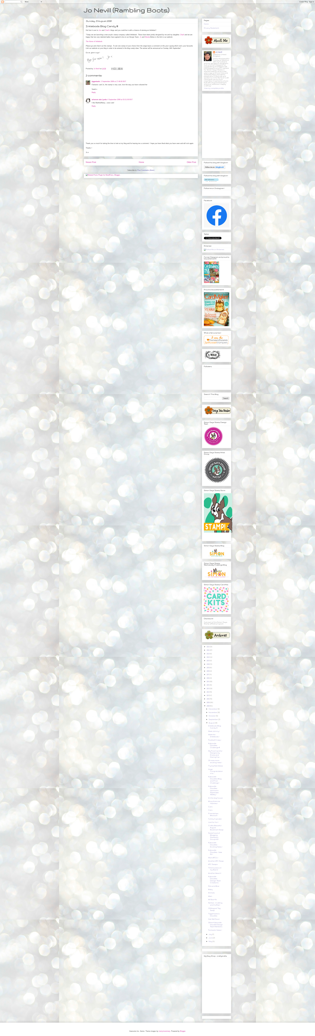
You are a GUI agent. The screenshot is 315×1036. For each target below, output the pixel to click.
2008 (208, 706)
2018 (208, 671)
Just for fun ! (213, 822)
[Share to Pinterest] (121, 68)
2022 (208, 657)
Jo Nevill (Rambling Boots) (126, 10)
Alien (210, 896)
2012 (208, 692)
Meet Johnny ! (214, 731)
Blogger (182, 1031)
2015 (208, 681)
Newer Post (91, 162)
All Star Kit (212, 899)
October (212, 716)
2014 (208, 685)
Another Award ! (214, 873)
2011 (208, 695)
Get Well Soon (214, 919)
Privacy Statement (211, 28)
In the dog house (215, 798)
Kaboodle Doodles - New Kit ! (215, 852)
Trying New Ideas (215, 766)
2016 (208, 678)
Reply (94, 92)
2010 (208, 699)
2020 (208, 664)
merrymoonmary (164, 1031)
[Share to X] (117, 68)
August (212, 723)
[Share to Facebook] (119, 68)
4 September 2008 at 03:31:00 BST (120, 99)
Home (141, 162)
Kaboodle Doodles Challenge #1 (214, 745)
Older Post (191, 162)
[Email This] (112, 68)
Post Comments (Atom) (145, 170)
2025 (208, 646)
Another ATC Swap (216, 861)
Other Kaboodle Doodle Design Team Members (215, 925)
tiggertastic (96, 81)
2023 (208, 653)
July (210, 934)
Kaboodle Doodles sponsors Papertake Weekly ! (213, 790)
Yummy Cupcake (214, 819)
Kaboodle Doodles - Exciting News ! (215, 845)
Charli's (107, 30)
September (213, 719)
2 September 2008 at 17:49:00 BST (113, 81)
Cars (210, 807)
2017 (208, 674)
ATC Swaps (213, 864)
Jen (100, 30)
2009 (208, 702)
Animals (211, 893)
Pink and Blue (213, 886)
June (211, 938)
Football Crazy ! (214, 740)
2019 (208, 667)
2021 (208, 660)
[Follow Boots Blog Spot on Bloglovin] (214, 168)
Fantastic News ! (215, 930)
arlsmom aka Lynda (99, 99)
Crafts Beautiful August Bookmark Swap (215, 828)
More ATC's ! (213, 857)
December (213, 709)
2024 (208, 650)
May (211, 941)
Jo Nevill (218, 52)
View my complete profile (214, 88)
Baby (210, 889)
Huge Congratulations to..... (215, 771)
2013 (208, 688)
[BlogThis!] (114, 68)
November (213, 712)
